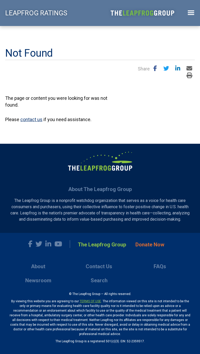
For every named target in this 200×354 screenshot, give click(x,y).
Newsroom (38, 280)
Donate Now (149, 244)
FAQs (160, 266)
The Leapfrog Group (102, 244)
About (38, 266)
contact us (31, 119)
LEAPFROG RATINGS (36, 13)
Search (99, 280)
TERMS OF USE (90, 301)
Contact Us (99, 266)
